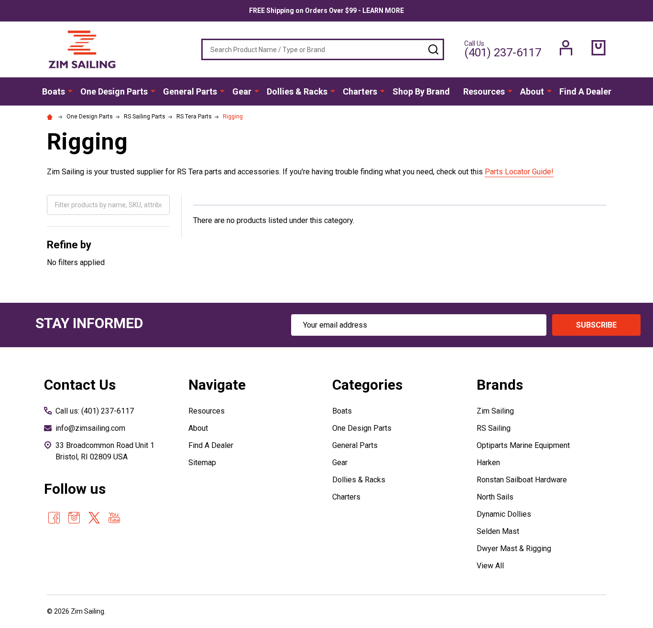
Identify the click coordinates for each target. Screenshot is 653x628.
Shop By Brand (421, 91)
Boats (53, 91)
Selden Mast (498, 531)
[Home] (51, 116)
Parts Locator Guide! (519, 171)
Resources (484, 91)
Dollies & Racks (297, 91)
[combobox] (322, 49)
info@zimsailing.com (90, 428)
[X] (94, 517)
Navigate (217, 384)
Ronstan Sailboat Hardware (522, 479)
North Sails (495, 496)
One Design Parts (114, 91)
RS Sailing (494, 428)
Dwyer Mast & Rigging (514, 548)
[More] (70, 90)
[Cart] (598, 47)
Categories (367, 384)
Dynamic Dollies (504, 514)
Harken (488, 462)
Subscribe (596, 325)
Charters (360, 91)
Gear (241, 91)
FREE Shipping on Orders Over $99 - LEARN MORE (326, 10)
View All (490, 565)
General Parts (190, 91)
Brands (500, 384)
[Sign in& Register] (566, 47)
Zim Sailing (495, 410)
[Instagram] (74, 517)
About (532, 91)
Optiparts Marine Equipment (523, 445)
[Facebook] (54, 517)
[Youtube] (114, 517)
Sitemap (202, 462)
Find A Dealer (585, 91)
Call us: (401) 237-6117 (94, 410)
